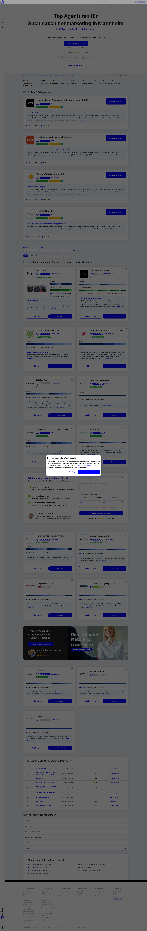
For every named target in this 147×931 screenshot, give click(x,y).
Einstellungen (72, 472)
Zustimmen (89, 472)
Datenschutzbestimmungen (85, 465)
